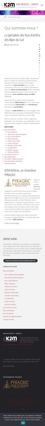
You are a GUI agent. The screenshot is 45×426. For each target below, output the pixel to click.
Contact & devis (9, 163)
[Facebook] (22, 409)
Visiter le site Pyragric (11, 223)
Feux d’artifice (12, 132)
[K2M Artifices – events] (8, 5)
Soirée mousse (13, 150)
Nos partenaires (10, 157)
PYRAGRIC (37, 187)
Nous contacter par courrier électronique (17, 344)
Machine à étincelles (15, 145)
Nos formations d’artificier (13, 161)
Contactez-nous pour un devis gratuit (20, 261)
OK (23, 423)
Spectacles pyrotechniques (17, 134)
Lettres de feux (13, 143)
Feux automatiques (14, 136)
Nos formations (8, 313)
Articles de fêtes (13, 152)
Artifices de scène (14, 141)
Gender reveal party (11, 296)
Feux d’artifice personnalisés (14, 275)
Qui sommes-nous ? (11, 154)
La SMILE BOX (12, 148)
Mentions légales (22, 404)
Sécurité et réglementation (13, 159)
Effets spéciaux (13, 139)
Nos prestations (10, 130)
